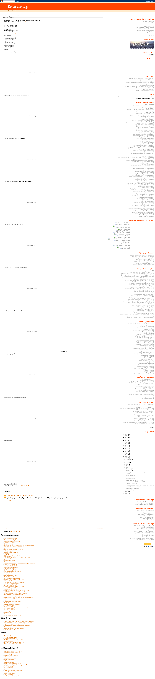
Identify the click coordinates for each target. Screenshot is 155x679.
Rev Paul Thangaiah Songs (123, 245)
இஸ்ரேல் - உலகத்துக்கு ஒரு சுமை (12, 604)
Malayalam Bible (8, 641)
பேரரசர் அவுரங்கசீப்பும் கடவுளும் (146, 360)
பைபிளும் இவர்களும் (149, 362)
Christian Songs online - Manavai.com (14, 642)
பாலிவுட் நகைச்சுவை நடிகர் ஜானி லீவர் (13, 670)
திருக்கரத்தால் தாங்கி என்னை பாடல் (145, 178)
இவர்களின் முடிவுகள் (9, 626)
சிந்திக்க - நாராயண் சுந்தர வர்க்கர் (146, 352)
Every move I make (149, 104)
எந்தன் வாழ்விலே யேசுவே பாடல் (146, 152)
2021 (126, 437)
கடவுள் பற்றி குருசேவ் (149, 329)
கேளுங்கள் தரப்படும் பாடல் (148, 169)
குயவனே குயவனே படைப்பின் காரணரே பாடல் (143, 168)
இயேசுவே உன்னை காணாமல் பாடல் (146, 128)
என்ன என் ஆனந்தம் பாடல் (148, 156)
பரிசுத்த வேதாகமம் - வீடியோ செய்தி (145, 306)
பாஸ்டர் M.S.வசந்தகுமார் (10, 671)
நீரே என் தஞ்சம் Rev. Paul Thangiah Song (143, 191)
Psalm (128, 242)
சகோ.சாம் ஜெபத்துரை (9, 656)
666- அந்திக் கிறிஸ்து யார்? (10, 581)
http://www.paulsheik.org (10, 33)
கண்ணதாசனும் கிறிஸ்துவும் (147, 332)
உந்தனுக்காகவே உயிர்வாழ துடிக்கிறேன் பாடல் (143, 135)
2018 (126, 442)
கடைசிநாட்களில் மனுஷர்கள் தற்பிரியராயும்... (14, 549)
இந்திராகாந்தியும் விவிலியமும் (147, 326)
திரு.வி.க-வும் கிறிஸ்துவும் (148, 356)
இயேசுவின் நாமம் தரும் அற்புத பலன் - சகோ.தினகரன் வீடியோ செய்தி (137, 273)
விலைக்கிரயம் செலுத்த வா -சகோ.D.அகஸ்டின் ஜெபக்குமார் (140, 317)
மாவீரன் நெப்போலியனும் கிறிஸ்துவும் (145, 366)
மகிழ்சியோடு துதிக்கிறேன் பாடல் (146, 197)
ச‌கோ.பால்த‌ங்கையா (9, 662)
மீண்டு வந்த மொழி (8, 611)
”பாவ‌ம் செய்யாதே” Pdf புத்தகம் (146, 419)
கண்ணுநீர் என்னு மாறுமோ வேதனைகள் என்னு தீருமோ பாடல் (140, 82)
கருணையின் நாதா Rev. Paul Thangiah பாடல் (143, 161)
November (129, 461)
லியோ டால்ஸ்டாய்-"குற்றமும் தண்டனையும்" (144, 368)
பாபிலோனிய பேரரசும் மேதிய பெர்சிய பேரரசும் (14, 582)
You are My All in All (149, 112)
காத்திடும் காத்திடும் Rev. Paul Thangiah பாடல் (142, 165)
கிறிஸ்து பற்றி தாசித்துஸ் (148, 338)
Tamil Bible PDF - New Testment (145, 514)
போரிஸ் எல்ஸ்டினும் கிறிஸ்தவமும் (146, 363)
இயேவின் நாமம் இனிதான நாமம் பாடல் (145, 130)
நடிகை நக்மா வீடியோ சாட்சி (147, 359)
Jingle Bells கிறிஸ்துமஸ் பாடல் (147, 527)
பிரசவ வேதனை (150, 393)
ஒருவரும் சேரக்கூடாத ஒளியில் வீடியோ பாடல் (143, 158)
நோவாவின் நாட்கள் (8, 600)
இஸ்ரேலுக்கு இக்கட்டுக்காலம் (11, 575)
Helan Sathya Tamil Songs (123, 232)
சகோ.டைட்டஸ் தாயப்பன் (10, 658)
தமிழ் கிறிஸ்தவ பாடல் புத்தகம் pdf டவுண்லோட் (143, 411)
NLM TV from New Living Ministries (145, 27)
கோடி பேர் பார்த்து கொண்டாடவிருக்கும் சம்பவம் (15, 546)
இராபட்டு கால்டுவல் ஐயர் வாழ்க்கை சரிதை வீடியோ (142, 255)
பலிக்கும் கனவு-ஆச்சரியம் (10, 598)
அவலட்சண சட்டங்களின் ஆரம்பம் (12, 541)
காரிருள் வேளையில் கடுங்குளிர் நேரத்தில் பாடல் (143, 534)
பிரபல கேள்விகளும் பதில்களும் (147, 380)
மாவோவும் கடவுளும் (149, 367)
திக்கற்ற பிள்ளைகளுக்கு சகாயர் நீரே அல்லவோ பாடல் (141, 176)
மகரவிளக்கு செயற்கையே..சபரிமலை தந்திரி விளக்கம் (17, 625)
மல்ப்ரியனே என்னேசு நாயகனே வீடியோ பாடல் (143, 79)
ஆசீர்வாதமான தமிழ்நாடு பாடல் (147, 116)
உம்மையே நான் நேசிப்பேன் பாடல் (146, 139)
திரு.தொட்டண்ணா (8, 666)
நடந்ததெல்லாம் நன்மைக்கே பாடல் (146, 186)
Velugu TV (151, 35)
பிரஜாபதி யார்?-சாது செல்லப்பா (147, 307)
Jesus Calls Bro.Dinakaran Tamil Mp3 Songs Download (140, 485)
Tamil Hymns (126, 248)
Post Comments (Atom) (16, 531)
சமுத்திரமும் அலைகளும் (10, 560)
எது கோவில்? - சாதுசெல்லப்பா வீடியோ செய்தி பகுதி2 (141, 283)
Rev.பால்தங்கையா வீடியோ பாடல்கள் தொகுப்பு (143, 111)
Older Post (100, 528)
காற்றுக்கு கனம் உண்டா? (148, 398)
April (127, 465)
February (128, 469)
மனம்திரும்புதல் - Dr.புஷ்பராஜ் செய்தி (145, 309)
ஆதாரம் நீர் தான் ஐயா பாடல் (147, 117)
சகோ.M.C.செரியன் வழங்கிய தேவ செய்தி (144, 291)
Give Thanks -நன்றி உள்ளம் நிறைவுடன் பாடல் (143, 105)
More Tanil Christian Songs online (12, 643)
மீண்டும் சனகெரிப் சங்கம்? (10, 565)
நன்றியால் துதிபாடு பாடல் (148, 187)
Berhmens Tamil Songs (124, 222)
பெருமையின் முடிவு (130, 490)
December (129, 459)
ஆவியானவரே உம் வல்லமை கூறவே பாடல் (144, 124)
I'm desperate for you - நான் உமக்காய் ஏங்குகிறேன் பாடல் (140, 109)
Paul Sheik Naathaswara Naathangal (120, 239)
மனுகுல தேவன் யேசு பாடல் (148, 201)
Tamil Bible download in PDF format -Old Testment (141, 406)
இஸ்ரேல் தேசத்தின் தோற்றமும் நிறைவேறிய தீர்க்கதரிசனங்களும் (19, 545)
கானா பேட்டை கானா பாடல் (147, 167)
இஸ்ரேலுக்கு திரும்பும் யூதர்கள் (11, 585)
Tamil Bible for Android (148, 518)
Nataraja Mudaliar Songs (123, 237)
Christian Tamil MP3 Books (123, 226)
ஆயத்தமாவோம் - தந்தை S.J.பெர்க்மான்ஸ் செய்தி (142, 272)
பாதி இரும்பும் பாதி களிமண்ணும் (11, 583)
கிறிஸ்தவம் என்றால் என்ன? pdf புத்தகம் (144, 410)
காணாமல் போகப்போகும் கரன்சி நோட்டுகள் (14, 579)
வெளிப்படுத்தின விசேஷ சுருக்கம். (12, 576)
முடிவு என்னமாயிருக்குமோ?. (11, 538)
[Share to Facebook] (14, 484)
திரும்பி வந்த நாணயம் (9, 609)
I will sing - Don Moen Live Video (134, 477)
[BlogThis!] (11, 484)
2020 (126, 439)
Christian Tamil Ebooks (124, 224)
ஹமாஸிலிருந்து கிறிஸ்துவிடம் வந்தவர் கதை (144, 373)
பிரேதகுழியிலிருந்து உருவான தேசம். (12, 601)
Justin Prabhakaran (125, 235)
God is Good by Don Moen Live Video (135, 480)
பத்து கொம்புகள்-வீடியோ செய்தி (12, 578)
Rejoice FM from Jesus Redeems (145, 30)
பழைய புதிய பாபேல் (8, 574)
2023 (126, 434)
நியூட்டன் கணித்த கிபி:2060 (11, 552)
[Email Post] (30, 485)
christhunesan (12, 495)
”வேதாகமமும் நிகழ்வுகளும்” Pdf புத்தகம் (144, 423)
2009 (126, 456)
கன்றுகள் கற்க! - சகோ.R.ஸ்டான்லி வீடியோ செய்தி (142, 287)
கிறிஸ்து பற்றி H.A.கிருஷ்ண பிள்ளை (145, 334)
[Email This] (10, 484)
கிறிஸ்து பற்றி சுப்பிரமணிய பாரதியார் (145, 337)
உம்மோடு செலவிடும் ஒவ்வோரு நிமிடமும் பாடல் (143, 141)
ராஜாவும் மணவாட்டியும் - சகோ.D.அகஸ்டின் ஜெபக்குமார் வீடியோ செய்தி (137, 314)
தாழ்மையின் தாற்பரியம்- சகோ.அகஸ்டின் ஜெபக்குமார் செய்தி (139, 298)
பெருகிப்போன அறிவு (9, 605)
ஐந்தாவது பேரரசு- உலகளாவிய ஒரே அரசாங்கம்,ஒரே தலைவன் (18, 597)
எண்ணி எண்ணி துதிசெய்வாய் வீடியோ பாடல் (143, 145)
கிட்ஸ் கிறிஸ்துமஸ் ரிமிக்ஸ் (148, 535)
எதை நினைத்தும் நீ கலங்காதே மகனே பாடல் (143, 146)
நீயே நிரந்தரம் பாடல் (149, 190)
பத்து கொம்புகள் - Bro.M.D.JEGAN (145, 303)
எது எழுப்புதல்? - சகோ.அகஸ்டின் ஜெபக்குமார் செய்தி (141, 281)
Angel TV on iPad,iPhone (147, 21)
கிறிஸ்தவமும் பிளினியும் (148, 333)
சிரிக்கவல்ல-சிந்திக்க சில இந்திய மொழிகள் (14, 624)
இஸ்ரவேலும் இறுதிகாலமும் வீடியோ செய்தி (144, 279)
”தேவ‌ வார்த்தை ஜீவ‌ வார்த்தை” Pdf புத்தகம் (143, 418)
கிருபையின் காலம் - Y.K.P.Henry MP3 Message (15, 593)
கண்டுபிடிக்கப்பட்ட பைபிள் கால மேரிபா (145, 384)
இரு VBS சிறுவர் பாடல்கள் (148, 131)
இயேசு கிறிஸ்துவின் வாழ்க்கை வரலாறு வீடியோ (143, 257)
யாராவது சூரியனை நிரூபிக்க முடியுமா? (145, 386)
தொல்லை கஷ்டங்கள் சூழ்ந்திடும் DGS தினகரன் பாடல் (141, 184)
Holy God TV (150, 25)
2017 (126, 443)
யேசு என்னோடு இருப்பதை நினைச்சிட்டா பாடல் (143, 205)
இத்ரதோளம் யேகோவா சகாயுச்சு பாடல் (145, 90)
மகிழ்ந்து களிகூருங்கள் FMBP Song (145, 198)
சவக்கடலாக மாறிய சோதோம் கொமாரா (145, 391)
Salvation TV (150, 31)
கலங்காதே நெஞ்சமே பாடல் (147, 164)
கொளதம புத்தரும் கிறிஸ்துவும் (147, 347)
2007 (126, 491)
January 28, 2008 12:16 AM (25, 495)
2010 (126, 454)
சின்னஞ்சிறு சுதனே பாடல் (148, 536)
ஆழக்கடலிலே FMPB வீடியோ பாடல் (145, 123)
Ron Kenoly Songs (125, 247)
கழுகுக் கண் (151, 395)
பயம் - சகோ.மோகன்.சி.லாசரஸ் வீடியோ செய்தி (143, 305)
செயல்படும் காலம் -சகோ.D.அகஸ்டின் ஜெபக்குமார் (142, 295)
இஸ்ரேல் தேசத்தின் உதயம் (10, 602)
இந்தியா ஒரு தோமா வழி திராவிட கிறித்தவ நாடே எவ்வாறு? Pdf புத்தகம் (137, 408)
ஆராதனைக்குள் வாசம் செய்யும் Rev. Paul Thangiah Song (140, 122)
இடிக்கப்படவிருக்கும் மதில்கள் (11, 570)
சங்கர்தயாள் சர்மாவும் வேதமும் (146, 349)
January (128, 470)
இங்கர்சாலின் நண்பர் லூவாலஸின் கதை (144, 388)
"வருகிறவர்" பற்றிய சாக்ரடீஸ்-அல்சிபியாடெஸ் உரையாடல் (141, 323)
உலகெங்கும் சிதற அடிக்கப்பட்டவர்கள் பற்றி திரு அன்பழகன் (18, 622)
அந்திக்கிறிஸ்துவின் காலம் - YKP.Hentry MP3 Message (17, 591)
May (127, 464)
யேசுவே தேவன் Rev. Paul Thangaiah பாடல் (143, 210)
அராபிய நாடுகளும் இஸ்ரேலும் (11, 567)
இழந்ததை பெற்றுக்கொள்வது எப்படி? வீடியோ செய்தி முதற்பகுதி (139, 276)
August (128, 462)
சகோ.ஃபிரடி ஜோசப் (8, 654)
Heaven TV (151, 23)
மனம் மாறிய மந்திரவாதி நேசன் (11, 676)
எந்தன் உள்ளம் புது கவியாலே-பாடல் (146, 149)
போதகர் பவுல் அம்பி (8, 674)
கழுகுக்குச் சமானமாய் (148, 383)
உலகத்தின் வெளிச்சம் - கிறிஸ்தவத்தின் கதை (143, 256)
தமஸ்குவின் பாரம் (8, 572)
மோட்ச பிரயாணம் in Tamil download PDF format (142, 414)
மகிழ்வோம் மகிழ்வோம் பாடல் (147, 200)
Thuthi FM (151, 34)
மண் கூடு (128, 473)
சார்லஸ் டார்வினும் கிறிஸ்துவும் (147, 351)
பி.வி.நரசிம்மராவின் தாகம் (10, 629)
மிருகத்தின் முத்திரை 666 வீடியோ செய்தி (14, 586)
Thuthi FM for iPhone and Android (145, 510)
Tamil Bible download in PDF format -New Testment (141, 404)
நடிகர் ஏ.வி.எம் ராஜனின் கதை (147, 358)
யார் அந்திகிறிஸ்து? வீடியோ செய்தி (12, 587)
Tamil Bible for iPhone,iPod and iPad (144, 407)
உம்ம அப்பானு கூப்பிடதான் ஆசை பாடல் (145, 137)
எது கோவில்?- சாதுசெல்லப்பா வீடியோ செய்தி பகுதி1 (141, 284)
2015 (126, 446)
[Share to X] (13, 484)
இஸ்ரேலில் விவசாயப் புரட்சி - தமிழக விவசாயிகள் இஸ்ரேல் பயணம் (19, 563)
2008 (126, 458)
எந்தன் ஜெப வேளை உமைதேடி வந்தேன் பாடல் (143, 150)
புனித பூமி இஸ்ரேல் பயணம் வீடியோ (146, 260)
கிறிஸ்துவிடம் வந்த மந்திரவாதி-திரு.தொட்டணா (143, 290)
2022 (126, 435)
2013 (126, 450)
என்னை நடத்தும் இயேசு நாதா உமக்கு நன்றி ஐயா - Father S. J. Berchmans (136, 157)
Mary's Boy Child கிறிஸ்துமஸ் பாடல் (145, 503)
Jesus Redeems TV (149, 26)
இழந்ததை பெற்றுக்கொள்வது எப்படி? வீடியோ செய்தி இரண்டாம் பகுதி (137, 275)
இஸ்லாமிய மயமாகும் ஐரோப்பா (11, 539)
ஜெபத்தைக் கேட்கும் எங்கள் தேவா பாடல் (144, 174)
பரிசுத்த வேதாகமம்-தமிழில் (10, 638)
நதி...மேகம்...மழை (149, 397)
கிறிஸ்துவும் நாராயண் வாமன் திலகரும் (145, 344)
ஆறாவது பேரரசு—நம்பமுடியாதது (12, 596)
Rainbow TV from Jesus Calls (146, 29)
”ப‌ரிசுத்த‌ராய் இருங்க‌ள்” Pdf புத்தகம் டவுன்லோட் (143, 420)
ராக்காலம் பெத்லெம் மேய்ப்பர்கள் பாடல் (145, 539)
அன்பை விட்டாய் (8, 553)
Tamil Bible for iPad (149, 513)
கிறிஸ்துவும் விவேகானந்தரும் (147, 85)
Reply (9, 500)
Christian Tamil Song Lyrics (11, 637)
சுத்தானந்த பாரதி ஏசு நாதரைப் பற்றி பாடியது (144, 353)
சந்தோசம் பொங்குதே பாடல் (147, 172)
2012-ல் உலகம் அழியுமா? (10, 568)
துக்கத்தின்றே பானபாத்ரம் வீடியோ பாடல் (144, 88)
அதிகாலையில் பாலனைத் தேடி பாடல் (145, 532)
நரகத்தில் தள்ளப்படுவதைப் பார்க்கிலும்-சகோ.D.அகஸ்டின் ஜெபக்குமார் (137, 301)
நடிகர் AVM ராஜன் (8, 667)
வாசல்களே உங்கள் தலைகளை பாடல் (145, 215)
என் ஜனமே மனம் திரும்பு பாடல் (147, 154)
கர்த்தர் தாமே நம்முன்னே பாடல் (146, 163)
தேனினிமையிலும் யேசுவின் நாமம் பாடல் (145, 180)
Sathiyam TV (150, 32)
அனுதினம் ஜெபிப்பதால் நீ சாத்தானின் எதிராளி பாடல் (142, 115)
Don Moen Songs (125, 229)
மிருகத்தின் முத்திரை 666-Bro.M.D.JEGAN (143, 312)
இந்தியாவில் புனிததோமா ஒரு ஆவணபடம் (144, 262)
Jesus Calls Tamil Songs (124, 234)
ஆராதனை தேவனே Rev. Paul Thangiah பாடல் (143, 120)
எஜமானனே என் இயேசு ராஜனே (146, 143)
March (128, 467)
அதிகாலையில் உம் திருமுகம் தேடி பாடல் (145, 113)
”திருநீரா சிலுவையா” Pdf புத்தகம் (146, 416)
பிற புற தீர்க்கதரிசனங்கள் (10, 561)
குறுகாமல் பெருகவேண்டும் (10, 564)
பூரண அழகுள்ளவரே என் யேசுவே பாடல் (145, 194)
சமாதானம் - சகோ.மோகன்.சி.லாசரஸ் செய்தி (143, 292)
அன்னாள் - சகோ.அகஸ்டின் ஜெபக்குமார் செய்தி (142, 271)
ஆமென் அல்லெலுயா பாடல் (147, 119)
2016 (126, 445)
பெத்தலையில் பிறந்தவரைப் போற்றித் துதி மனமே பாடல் (141, 538)
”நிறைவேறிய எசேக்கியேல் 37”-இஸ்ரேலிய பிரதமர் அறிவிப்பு (17, 557)
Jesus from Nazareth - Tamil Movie (145, 259)
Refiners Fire (126, 243)
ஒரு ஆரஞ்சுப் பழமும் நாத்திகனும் (146, 390)
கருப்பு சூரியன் (7, 612)
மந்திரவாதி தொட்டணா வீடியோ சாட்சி (145, 364)
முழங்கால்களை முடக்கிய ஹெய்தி (12, 555)
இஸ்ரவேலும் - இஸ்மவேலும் (10, 589)
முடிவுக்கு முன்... (8, 548)
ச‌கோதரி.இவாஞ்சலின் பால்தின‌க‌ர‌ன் (12, 663)
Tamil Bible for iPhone (148, 519)
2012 (126, 451)
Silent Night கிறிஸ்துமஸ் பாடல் (147, 530)
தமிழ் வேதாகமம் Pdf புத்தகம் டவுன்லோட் (144, 412)
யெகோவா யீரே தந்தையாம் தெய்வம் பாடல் (144, 204)
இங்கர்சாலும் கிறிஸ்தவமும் (147, 325)
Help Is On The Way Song (147, 107)
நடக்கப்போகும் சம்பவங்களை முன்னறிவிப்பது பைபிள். (141, 78)
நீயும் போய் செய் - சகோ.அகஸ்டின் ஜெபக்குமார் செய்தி (141, 302)
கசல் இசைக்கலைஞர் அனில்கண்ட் (12, 652)
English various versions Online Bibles (14, 639)
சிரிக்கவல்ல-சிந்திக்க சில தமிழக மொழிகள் (14, 628)
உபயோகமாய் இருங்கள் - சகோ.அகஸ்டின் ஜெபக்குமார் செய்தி (139, 280)
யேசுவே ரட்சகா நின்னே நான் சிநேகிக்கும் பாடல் (143, 212)
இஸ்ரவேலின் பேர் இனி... (10, 544)
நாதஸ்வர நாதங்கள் (8, 17)
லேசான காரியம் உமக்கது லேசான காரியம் (144, 213)
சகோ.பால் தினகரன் (9, 659)
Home (52, 528)
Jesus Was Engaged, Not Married (12, 615)
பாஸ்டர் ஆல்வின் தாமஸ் (9, 673)
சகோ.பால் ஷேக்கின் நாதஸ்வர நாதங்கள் (144, 171)
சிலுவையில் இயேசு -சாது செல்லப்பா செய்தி (144, 294)
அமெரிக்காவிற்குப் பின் (9, 556)
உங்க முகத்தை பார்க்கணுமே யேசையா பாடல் (143, 134)
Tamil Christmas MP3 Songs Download (144, 531)
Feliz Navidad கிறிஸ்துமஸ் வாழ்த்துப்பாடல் (144, 526)
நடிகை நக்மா (7, 669)
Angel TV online (150, 22)
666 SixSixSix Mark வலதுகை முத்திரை (13, 594)
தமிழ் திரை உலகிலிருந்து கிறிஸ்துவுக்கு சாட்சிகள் (15, 665)
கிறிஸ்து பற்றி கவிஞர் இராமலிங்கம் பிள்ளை (144, 336)
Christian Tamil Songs (124, 227)
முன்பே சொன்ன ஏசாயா (10, 559)
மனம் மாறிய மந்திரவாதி (148, 89)
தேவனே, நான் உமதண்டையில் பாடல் (145, 182)
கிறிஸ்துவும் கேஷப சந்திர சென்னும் (145, 340)
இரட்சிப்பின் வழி (18, 7)
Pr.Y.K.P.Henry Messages (123, 240)
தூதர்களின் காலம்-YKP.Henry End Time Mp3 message (17, 590)
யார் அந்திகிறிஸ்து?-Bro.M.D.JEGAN (145, 313)
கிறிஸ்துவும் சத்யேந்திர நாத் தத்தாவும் (145, 341)
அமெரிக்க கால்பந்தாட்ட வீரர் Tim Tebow (13, 651)
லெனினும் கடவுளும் (149, 370)
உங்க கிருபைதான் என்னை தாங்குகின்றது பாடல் (143, 132)
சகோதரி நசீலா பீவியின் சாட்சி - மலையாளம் (144, 348)
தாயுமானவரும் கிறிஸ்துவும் (147, 355)
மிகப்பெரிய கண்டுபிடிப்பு (148, 387)
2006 (126, 493)
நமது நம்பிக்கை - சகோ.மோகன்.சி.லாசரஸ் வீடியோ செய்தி (140, 299)
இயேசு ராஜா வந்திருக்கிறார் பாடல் (146, 127)
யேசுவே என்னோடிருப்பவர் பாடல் (146, 209)
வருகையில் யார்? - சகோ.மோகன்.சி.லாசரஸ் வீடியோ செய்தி (140, 316)
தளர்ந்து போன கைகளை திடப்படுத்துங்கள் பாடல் (142, 175)
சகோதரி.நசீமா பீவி (8, 660)
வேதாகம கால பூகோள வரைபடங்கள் (145, 415)
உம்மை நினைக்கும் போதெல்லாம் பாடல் (145, 138)
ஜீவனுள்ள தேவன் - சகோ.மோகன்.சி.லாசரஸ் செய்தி (141, 297)
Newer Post (4, 528)
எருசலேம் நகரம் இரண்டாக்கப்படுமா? (12, 571)
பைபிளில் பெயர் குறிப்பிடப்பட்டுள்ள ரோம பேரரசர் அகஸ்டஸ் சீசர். (139, 86)
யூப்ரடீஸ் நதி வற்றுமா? (9, 608)
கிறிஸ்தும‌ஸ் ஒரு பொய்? (10, 550)
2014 (126, 448)
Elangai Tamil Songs (125, 231)
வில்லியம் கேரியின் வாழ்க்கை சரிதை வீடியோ (143, 264)
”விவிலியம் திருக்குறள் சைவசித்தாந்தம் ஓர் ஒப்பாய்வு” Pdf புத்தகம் (138, 422)
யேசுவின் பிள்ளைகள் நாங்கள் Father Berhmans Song (141, 208)
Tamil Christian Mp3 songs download (13, 635)
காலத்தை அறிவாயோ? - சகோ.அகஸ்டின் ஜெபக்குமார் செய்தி (139, 288)
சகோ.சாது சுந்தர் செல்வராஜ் (11, 655)
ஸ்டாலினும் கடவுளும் (149, 371)
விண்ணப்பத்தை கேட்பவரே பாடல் (146, 216)
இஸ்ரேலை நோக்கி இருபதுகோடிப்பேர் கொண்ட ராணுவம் (17, 607)
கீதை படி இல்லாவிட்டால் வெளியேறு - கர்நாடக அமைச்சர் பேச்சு (19, 621)
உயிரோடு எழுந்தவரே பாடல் (148, 142)
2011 (126, 453)
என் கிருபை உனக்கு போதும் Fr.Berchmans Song (142, 153)
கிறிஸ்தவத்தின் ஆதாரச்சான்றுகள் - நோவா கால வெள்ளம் (140, 382)
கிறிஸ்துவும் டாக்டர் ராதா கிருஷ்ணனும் (145, 342)
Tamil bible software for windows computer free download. (139, 512)
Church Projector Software (147, 515)
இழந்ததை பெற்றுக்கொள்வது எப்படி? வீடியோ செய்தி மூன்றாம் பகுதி (138, 277)
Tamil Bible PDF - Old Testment (146, 517)
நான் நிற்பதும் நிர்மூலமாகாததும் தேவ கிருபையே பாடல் (141, 189)
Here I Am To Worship (148, 108)
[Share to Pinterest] (16, 484)
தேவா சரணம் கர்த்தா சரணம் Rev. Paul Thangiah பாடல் (140, 183)
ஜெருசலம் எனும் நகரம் (9, 613)
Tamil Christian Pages (9, 645)
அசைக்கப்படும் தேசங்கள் (10, 542)
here (25, 21)
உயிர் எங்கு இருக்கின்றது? (148, 379)
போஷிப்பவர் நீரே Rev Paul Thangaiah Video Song (142, 195)
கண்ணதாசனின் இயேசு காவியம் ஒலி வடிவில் (143, 330)
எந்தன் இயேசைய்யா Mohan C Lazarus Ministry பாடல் (141, 148)
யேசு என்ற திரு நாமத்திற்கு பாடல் (146, 206)
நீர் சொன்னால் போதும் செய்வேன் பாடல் (145, 193)
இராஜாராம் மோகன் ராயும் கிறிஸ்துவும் (145, 327)
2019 (126, 440)
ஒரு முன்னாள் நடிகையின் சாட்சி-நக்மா (145, 286)
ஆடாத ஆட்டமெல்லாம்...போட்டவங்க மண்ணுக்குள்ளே (141, 394)
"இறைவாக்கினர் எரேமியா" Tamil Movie (144, 263)
